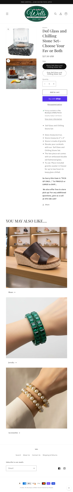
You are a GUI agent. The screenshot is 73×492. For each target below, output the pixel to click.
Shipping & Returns (50, 455)
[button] (7, 13)
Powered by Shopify (47, 487)
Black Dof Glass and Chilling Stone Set (54, 66)
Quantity (45, 79)
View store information (53, 119)
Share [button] (47, 205)
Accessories (13, 433)
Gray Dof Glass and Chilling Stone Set (54, 73)
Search (18, 455)
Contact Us (36, 455)
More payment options (55, 104)
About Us (26, 455)
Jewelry (11, 362)
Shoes (10, 292)
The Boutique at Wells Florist (33, 487)
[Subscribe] (33, 468)
